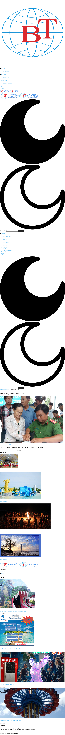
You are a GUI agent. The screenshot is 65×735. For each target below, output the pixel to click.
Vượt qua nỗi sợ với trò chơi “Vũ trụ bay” (10, 720)
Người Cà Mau (13, 444)
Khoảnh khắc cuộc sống (5, 444)
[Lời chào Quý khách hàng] (20, 498)
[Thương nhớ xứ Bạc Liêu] (20, 556)
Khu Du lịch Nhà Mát (12, 450)
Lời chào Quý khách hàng (3, 501)
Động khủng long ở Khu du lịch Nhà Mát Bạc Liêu (13, 611)
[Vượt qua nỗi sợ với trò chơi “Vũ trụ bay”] (32, 717)
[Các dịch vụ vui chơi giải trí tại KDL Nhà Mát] (25, 529)
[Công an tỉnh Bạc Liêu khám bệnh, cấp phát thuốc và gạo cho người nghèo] (31, 442)
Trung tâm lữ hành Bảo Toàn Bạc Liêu (10, 648)
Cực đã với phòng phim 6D (7, 684)
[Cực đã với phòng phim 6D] (32, 681)
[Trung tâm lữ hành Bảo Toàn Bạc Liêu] (17, 645)
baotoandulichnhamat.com (10, 731)
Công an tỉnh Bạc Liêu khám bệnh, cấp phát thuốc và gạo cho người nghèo (23, 447)
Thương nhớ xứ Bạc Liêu (3, 559)
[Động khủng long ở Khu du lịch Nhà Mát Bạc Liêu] (17, 607)
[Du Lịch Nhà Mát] (5, 92)
